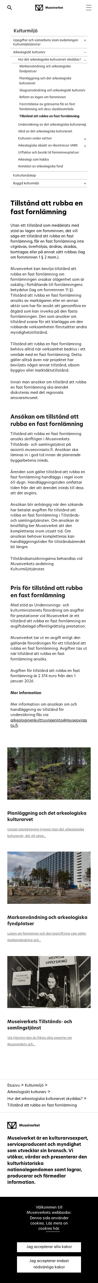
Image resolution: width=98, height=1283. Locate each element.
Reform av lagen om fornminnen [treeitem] (42, 97)
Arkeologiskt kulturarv (27, 1092)
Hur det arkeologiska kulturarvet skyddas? (45, 1099)
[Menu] (88, 8)
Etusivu (13, 1086)
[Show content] (80, 39)
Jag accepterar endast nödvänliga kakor (49, 1264)
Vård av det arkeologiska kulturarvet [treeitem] (45, 131)
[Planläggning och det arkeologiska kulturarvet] (49, 773)
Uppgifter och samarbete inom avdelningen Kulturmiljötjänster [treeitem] (45, 42)
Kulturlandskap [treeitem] (24, 175)
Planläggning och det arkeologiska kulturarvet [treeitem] (45, 81)
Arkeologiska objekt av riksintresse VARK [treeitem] (48, 145)
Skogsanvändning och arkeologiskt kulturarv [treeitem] (52, 90)
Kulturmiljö (26, 31)
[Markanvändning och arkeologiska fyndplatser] (49, 878)
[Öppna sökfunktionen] (10, 8)
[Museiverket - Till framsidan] (49, 8)
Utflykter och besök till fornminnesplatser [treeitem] (48, 152)
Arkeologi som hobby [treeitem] (33, 159)
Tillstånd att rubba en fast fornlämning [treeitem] (49, 116)
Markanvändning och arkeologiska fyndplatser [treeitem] (45, 69)
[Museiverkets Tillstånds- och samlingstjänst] (49, 982)
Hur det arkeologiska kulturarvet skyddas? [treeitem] (49, 59)
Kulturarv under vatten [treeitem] (35, 138)
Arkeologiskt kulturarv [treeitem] (29, 52)
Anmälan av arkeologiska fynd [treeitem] (40, 166)
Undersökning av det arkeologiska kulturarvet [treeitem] (52, 124)
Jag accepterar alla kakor (49, 1247)
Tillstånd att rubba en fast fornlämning (42, 1106)
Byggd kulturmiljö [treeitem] (26, 183)
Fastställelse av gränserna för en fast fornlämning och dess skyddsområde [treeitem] (47, 107)
